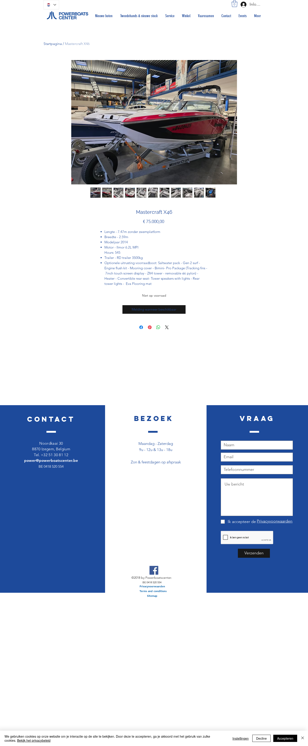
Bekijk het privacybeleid (34, 740)
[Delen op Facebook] (141, 327)
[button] (234, 3)
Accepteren (285, 738)
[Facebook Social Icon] (153, 570)
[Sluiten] (302, 738)
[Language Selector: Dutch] (51, 4)
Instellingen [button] (240, 738)
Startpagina (53, 44)
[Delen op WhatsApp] (158, 327)
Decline (261, 738)
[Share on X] (167, 327)
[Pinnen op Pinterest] (149, 327)
